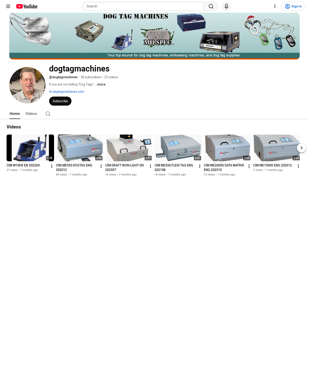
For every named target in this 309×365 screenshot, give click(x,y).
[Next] (301, 147)
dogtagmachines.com (68, 91)
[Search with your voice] (226, 6)
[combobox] (144, 6)
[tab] (14, 113)
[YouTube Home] (26, 6)
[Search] (211, 6)
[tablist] (154, 113)
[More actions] (51, 166)
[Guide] (8, 6)
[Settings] (275, 6)
